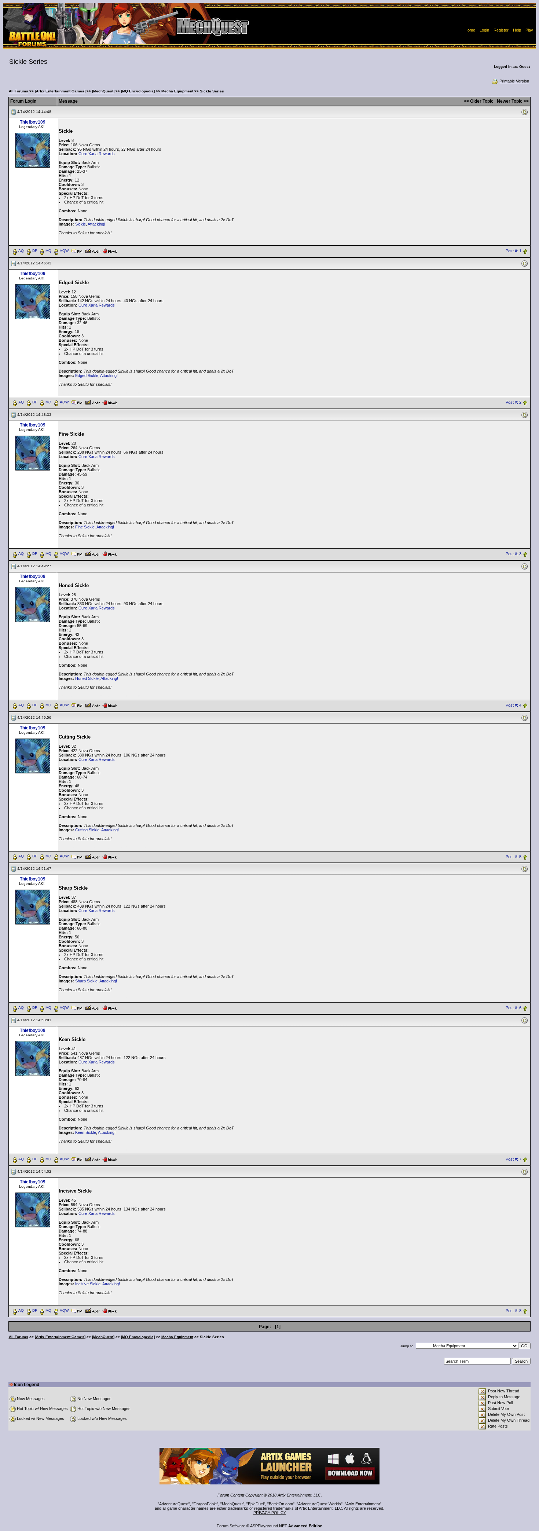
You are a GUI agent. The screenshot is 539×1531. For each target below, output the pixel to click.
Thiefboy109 (32, 122)
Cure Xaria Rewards (96, 153)
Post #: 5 (513, 856)
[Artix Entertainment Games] (60, 91)
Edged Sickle (86, 375)
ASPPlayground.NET (268, 1526)
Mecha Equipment (177, 91)
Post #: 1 (513, 251)
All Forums (18, 91)
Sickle (80, 224)
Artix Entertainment (363, 1504)
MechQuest (232, 1504)
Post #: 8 (513, 1311)
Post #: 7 (513, 1159)
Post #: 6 (513, 1008)
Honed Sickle (87, 678)
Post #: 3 (513, 554)
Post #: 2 (513, 402)
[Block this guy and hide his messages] (109, 250)
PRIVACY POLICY (269, 1512)
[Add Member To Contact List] (92, 250)
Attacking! (96, 224)
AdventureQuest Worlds (319, 1504)
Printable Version (514, 81)
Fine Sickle (85, 527)
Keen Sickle (85, 1132)
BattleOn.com (281, 1504)
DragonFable (205, 1504)
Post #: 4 (513, 705)
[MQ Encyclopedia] (138, 91)
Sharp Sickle (86, 981)
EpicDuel (256, 1504)
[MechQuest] (103, 91)
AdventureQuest (173, 1504)
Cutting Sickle (87, 830)
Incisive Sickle (87, 1284)
